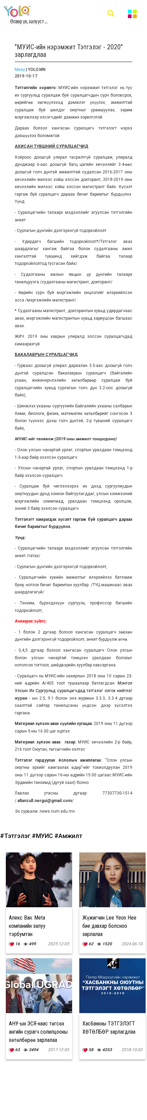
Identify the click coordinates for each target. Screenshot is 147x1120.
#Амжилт (68, 835)
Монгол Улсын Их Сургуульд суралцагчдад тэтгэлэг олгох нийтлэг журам (73, 690)
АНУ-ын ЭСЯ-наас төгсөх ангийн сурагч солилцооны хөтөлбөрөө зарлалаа (38, 1031)
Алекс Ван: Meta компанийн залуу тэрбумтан (27, 925)
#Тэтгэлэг (16, 835)
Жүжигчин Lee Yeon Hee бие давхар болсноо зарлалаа (109, 925)
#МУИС (43, 835)
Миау (20, 69)
